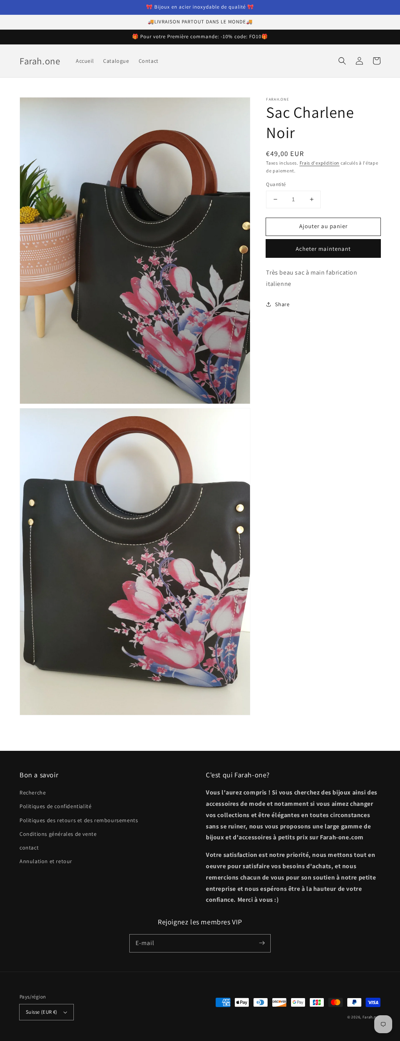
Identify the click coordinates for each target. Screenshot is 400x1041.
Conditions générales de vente (58, 833)
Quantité (276, 184)
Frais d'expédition (320, 163)
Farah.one (371, 1017)
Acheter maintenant (323, 248)
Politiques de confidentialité (55, 806)
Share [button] (282, 304)
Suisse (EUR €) (41, 1012)
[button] (342, 60)
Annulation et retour (46, 861)
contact (29, 847)
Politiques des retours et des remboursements (79, 820)
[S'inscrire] (261, 943)
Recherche (33, 792)
